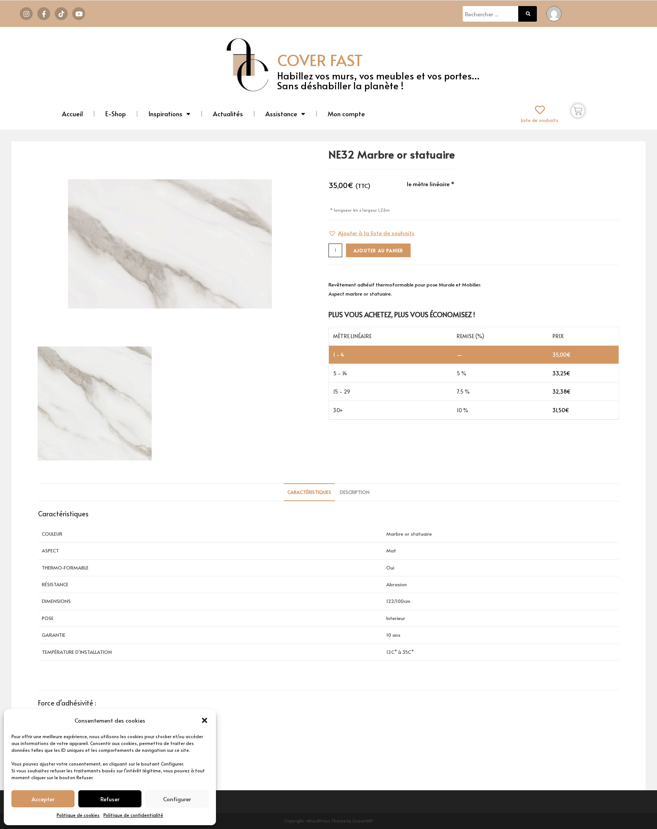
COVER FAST (320, 59)
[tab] (309, 492)
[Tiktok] (61, 13)
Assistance (281, 113)
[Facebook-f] (43, 13)
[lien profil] (554, 12)
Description (355, 492)
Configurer (177, 799)
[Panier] (577, 110)
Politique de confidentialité (133, 815)
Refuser (109, 799)
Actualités (228, 113)
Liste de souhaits (539, 120)
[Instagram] (26, 13)
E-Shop (115, 113)
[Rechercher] (527, 14)
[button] (204, 720)
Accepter (43, 799)
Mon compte (346, 113)
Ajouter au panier (378, 250)
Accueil (72, 113)
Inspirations (165, 113)
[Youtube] (78, 13)
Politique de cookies (78, 815)
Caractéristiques (309, 492)
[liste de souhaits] (540, 110)
